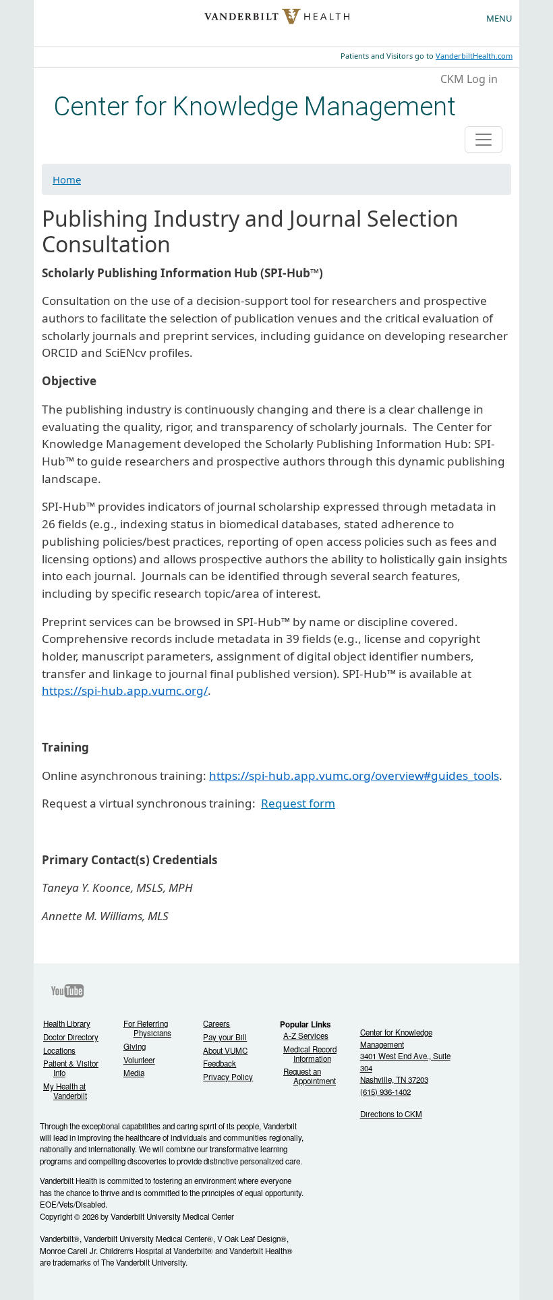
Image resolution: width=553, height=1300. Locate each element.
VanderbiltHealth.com (474, 56)
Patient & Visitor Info (70, 1068)
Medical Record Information (310, 1054)
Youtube (67, 991)
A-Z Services (305, 1036)
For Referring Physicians (147, 1028)
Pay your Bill (225, 1037)
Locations (59, 1051)
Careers (216, 1024)
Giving (134, 1047)
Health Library (66, 1024)
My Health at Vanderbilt (65, 1091)
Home (67, 179)
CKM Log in (469, 79)
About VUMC (225, 1051)
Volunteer (139, 1060)
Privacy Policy (228, 1077)
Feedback (219, 1063)
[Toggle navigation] (483, 139)
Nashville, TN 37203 (394, 1079)
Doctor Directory (70, 1037)
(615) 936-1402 (385, 1091)
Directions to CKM (391, 1113)
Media (133, 1073)
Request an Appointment (309, 1076)
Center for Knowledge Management (255, 106)
